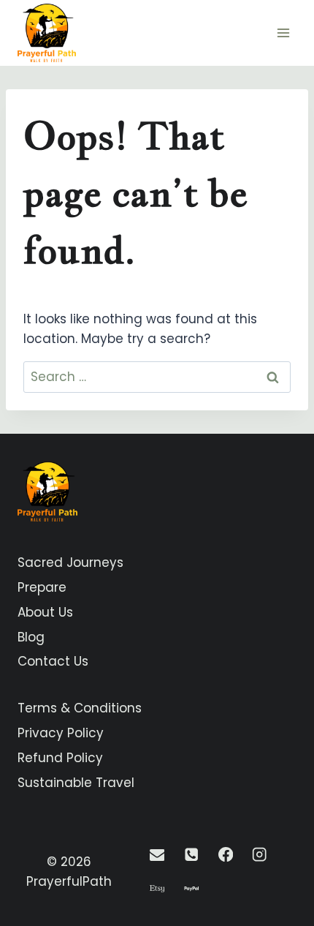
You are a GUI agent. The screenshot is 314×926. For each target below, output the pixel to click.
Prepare (42, 587)
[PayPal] (191, 889)
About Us (45, 612)
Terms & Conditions (80, 708)
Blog (31, 637)
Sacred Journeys (70, 562)
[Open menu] (282, 32)
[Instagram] (260, 855)
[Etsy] (157, 889)
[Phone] (191, 855)
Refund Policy (60, 758)
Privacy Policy (61, 733)
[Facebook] (225, 855)
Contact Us (53, 661)
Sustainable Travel (76, 782)
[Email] (157, 855)
